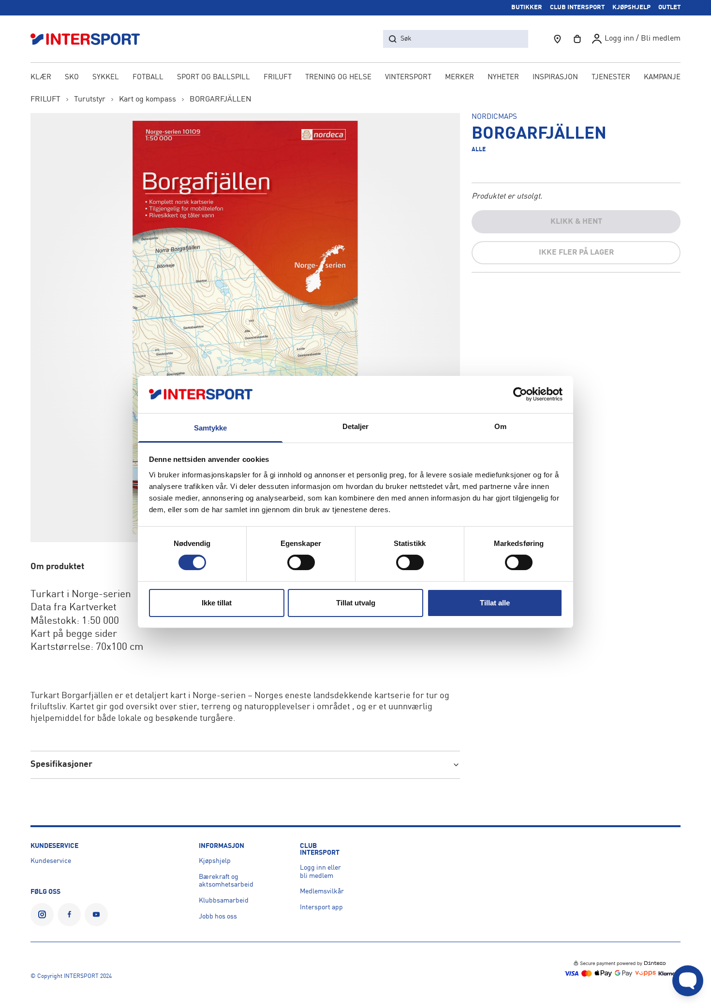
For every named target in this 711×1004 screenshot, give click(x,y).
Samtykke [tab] (210, 428)
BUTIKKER (526, 7)
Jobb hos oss (218, 916)
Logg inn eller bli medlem (320, 871)
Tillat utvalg (355, 603)
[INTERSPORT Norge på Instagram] (42, 914)
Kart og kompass (147, 99)
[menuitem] (611, 78)
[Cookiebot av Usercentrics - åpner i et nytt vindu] (520, 394)
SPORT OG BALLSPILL (213, 77)
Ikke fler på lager (576, 253)
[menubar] (355, 78)
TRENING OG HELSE (338, 77)
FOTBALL (148, 77)
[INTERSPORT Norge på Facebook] (69, 914)
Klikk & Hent (576, 222)
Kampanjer (664, 77)
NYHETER (503, 77)
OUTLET (669, 7)
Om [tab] (500, 426)
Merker (459, 77)
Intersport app (321, 907)
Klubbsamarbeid (224, 900)
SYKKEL (105, 77)
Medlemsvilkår (322, 891)
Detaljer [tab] (355, 426)
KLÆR (40, 77)
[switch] (301, 562)
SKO (72, 77)
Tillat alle (495, 603)
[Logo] (90, 39)
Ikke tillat (217, 603)
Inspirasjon (555, 77)
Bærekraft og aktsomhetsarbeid (226, 881)
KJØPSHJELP (631, 7)
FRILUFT (278, 77)
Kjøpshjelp (215, 861)
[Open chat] (687, 980)
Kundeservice (50, 861)
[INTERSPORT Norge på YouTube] (96, 914)
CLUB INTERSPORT (577, 7)
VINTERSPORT (408, 77)
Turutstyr (89, 99)
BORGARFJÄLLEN (221, 99)
